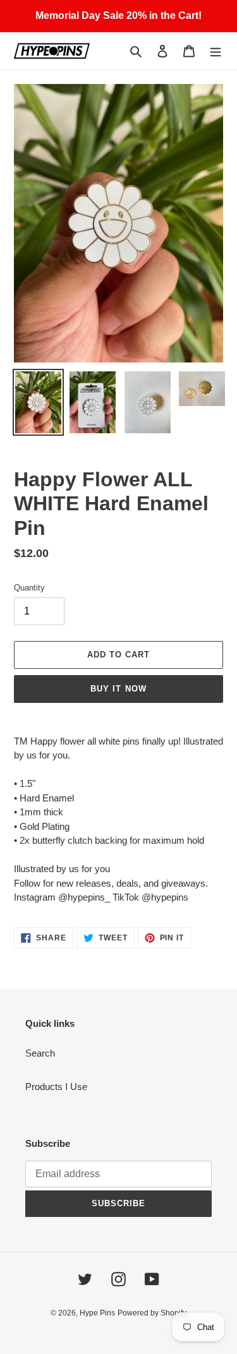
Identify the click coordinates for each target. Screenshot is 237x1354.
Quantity (29, 587)
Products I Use (56, 1086)
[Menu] (215, 50)
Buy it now (118, 688)
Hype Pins (97, 1313)
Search (40, 1053)
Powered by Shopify (152, 1313)
